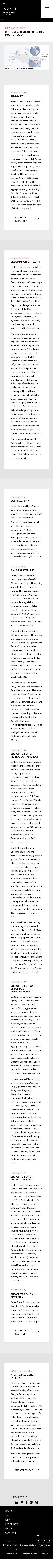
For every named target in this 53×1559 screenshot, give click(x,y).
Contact (10, 1533)
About (9, 1516)
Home (8, 1511)
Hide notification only (29, 1553)
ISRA (7, 1520)
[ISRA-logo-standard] (9, 9)
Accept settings (11, 1553)
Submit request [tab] (24, 1470)
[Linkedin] (16, 1502)
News (8, 1529)
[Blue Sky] (36, 1502)
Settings (45, 1553)
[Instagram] (31, 1502)
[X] (21, 1502)
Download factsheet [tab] (21, 219)
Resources (12, 1524)
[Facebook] (26, 1502)
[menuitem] (47, 9)
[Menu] (47, 9)
